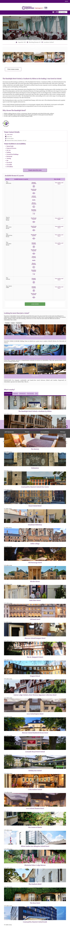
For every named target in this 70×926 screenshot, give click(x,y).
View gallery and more (59, 183)
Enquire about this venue (35, 170)
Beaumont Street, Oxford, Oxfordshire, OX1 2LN (16, 140)
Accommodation (8, 393)
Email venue (9, 136)
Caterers (13, 322)
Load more (35, 304)
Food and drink (30, 393)
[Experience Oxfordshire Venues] (35, 8)
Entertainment (22, 393)
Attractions (15, 393)
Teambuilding (19, 322)
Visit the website (10, 138)
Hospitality (7, 322)
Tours (36, 393)
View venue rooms (13, 69)
